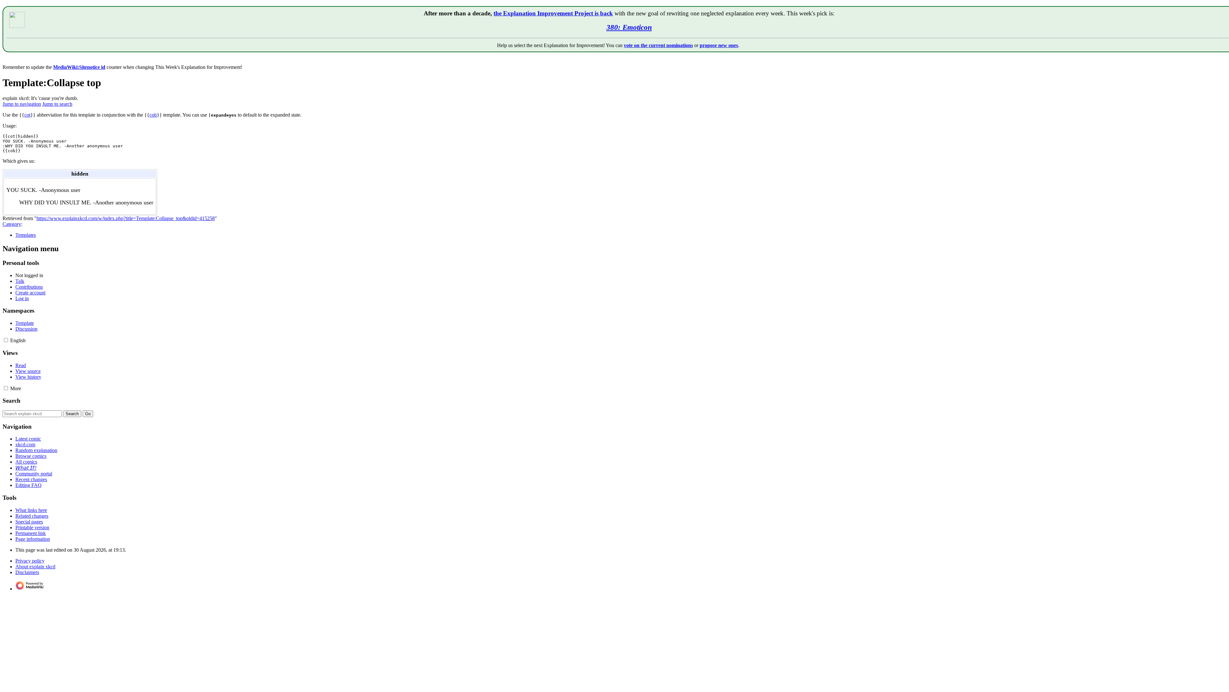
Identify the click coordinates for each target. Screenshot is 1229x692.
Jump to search (57, 104)
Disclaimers (27, 572)
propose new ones (719, 45)
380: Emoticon (629, 27)
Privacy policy (29, 561)
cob (153, 115)
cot (27, 115)
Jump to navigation (22, 104)
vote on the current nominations (658, 45)
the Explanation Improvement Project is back (553, 13)
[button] (6, 340)
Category (12, 224)
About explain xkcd (35, 566)
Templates (25, 235)
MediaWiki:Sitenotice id (79, 67)
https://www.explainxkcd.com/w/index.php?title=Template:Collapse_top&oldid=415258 (125, 218)
